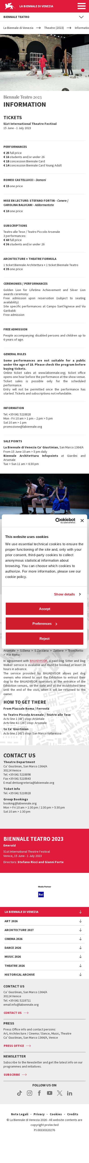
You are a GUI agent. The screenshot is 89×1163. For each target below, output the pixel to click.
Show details (64, 594)
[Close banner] (82, 520)
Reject (44, 638)
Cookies (56, 1114)
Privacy (39, 1114)
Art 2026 (11, 921)
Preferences (42, 623)
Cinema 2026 (13, 939)
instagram (29, 1095)
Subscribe (12, 1075)
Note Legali (19, 1114)
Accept (44, 608)
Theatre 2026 (15, 966)
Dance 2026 (13, 948)
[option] (44, 891)
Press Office (14, 1046)
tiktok (19, 1095)
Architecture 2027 (19, 930)
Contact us (13, 1013)
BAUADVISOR (38, 661)
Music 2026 (13, 957)
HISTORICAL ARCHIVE (20, 974)
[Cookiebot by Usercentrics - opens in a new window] (56, 521)
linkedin (69, 1095)
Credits (72, 1114)
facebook (39, 1095)
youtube (49, 1095)
